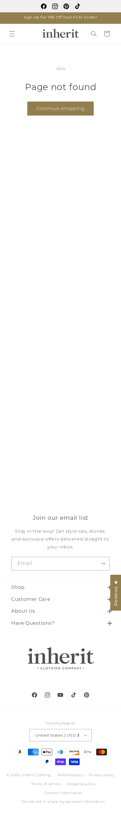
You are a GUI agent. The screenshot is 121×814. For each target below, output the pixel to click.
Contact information (63, 793)
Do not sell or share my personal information (63, 802)
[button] (11, 33)
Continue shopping (60, 108)
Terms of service (46, 784)
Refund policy (70, 775)
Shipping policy (81, 784)
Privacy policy (101, 775)
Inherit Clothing (36, 775)
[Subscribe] (103, 564)
